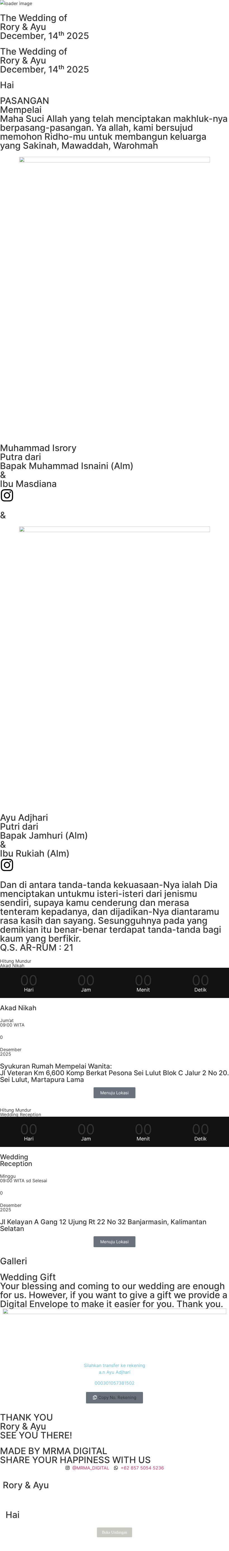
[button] (114, 1397)
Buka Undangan (114, 1532)
